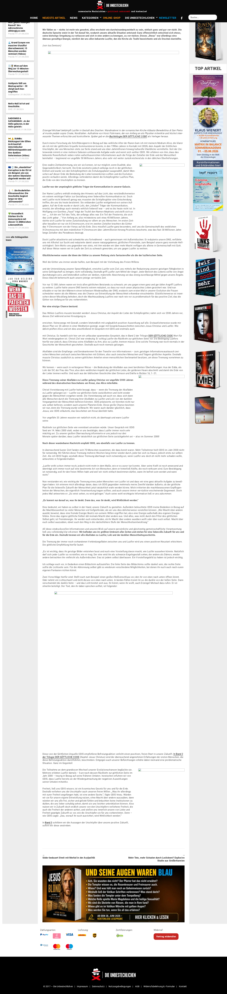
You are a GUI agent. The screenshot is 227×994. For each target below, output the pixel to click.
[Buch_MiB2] (208, 369)
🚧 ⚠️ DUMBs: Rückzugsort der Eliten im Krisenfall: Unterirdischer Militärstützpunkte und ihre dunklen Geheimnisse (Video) (19, 147)
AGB (137, 986)
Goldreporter (13, 94)
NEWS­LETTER (167, 17)
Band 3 (48, 822)
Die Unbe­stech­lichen (139, 17)
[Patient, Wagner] (20, 297)
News (73, 17)
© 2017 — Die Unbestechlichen (58, 986)
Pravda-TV (12, 34)
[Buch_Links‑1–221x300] (208, 233)
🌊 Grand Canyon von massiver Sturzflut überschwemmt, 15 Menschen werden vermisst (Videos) (19, 48)
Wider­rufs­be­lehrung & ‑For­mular (159, 986)
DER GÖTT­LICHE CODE (160, 335)
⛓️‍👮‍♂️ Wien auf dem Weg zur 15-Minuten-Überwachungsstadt (18, 69)
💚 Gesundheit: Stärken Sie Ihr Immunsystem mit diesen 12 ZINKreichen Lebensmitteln (19, 219)
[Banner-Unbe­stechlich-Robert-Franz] (208, 90)
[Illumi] (208, 323)
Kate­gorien (90, 17)
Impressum (82, 986)
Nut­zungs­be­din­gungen (120, 986)
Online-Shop (112, 17)
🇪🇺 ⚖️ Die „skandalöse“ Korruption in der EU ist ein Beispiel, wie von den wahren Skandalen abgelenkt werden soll (20, 173)
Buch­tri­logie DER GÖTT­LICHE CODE (128, 136)
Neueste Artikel (53, 17)
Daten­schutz (98, 986)
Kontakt (183, 986)
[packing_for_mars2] (208, 409)
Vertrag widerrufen (166, 936)
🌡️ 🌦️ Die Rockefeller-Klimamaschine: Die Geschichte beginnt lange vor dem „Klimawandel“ (19, 196)
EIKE (10, 109)
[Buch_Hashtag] (208, 277)
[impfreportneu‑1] (208, 189)
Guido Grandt (14, 129)
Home (34, 17)
